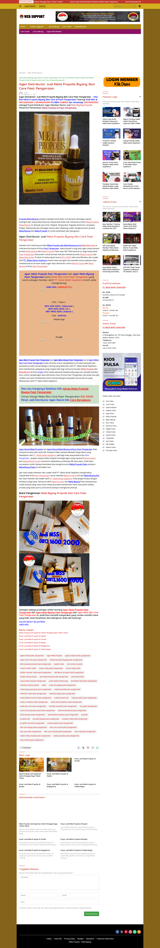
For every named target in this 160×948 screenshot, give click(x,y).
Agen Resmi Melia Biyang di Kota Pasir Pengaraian (69, 449)
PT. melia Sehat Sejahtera (61, 478)
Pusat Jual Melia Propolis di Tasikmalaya (35, 649)
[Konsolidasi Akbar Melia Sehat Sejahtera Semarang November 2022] (111, 260)
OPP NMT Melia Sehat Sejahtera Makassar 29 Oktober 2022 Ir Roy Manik (131, 269)
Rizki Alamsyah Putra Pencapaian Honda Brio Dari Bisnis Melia (117, 2)
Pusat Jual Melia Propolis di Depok (32, 636)
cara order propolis (74, 664)
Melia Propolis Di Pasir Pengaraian (59, 107)
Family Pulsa (110, 432)
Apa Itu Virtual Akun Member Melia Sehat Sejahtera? (110, 164)
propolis (84, 715)
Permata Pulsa (111, 450)
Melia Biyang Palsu (27, 467)
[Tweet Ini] (83, 747)
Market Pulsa (111, 410)
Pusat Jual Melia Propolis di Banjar (32, 643)
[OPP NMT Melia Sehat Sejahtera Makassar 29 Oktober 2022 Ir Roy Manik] (132, 260)
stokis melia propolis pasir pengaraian (35, 736)
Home (22, 27)
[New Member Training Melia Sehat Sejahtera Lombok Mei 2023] (111, 217)
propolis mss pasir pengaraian (32, 723)
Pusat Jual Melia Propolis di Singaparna (34, 646)
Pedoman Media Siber (105, 939)
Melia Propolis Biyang (34, 99)
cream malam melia (28, 668)
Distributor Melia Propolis (76, 78)
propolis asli (25, 719)
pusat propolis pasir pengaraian (60, 723)
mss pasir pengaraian (88, 706)
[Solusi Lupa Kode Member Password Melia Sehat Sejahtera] (111, 112)
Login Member (30, 6)
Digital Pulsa (110, 429)
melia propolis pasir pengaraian (84, 698)
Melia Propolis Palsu (78, 464)
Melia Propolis (31, 80)
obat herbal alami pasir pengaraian (72, 710)
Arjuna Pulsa (110, 435)
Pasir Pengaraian (26, 254)
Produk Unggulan (37, 27)
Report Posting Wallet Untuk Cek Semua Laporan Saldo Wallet (131, 121)
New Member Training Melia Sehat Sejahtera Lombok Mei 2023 (111, 226)
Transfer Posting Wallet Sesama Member (109, 143)
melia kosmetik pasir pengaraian (67, 689)
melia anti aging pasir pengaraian (62, 685)
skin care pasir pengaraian (30, 732)
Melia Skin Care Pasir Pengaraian (69, 276)
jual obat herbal (77, 677)
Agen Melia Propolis (41, 78)
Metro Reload (111, 416)
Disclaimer (90, 939)
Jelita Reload (110, 420)
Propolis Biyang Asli (57, 80)
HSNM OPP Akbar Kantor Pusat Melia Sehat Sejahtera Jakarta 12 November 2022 (131, 248)
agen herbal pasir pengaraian (32, 656)
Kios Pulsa (110, 423)
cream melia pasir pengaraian (51, 668)
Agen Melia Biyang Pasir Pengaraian (54, 612)
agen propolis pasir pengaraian (77, 656)
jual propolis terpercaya (58, 681)
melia (44, 685)
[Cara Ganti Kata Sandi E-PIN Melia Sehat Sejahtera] (132, 155)
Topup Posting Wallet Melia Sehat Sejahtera (131, 142)
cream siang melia (73, 668)
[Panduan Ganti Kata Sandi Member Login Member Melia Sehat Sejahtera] (111, 177)
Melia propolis (89, 458)
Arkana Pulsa (111, 447)
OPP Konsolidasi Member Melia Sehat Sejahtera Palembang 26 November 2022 (111, 248)
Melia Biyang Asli (26, 257)
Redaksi (80, 939)
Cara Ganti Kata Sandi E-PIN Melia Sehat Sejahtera (132, 164)
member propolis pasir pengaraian (63, 706)
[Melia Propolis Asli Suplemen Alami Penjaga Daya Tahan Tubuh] (31, 765)
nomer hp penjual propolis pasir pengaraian (37, 710)
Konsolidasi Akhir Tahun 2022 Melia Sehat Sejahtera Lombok (130, 226)
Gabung (42, 6)
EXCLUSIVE (66, 257)
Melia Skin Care (43, 80)
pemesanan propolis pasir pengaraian (63, 715)
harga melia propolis (28, 677)
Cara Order (66, 27)
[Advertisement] (80, 51)
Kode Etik (58, 939)
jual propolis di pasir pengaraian (33, 681)
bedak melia (59, 664)
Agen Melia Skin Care (58, 78)
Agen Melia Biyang (26, 78)
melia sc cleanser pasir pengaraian (34, 702)
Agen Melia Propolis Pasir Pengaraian (45, 273)
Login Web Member (54, 31)
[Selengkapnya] (140, 96)
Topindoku (110, 438)
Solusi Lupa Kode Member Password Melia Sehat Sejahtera (60, 2)
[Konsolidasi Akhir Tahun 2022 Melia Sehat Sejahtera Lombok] (132, 217)
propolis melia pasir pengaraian (74, 719)
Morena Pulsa (111, 426)
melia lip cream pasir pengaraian (33, 694)
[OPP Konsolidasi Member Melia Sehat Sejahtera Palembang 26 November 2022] (111, 239)
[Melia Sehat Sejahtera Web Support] (32, 16)
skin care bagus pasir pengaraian (33, 727)
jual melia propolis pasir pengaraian (54, 677)
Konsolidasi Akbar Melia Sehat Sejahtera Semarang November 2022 (111, 269)
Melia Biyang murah (32, 461)
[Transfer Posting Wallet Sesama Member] (111, 134)
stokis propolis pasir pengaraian (66, 736)
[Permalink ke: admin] (21, 93)
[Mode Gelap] (140, 6)
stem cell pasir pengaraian (85, 732)
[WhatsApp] (135, 932)
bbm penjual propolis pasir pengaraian (35, 664)
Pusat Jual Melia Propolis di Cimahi (32, 639)
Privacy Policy (69, 939)
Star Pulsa (109, 401)
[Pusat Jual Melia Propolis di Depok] (59, 765)
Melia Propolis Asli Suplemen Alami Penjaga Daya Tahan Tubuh (43, 633)
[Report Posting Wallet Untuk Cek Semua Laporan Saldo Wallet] (132, 112)
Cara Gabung (54, 27)
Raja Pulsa (110, 413)
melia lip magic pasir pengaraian (62, 694)
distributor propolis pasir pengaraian (69, 672)
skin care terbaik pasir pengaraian (58, 732)
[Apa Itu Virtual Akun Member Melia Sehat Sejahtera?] (111, 155)
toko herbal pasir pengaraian (31, 740)
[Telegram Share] (92, 747)
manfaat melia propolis (29, 685)
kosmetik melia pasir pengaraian (84, 681)
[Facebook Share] (78, 747)
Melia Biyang (24, 231)
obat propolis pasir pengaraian (32, 715)
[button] (135, 6)
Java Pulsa (110, 441)
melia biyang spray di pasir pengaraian (35, 689)
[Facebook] (117, 932)
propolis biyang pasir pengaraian (46, 719)
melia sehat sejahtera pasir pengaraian (66, 702)
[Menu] (20, 6)
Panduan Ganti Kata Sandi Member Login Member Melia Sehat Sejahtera (111, 186)
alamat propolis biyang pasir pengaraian (66, 660)
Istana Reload (111, 407)
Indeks (49, 939)
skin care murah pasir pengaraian (63, 727)
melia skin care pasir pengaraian (33, 706)
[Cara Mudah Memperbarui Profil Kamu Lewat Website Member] (132, 177)
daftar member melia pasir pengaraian (35, 672)
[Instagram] (130, 932)
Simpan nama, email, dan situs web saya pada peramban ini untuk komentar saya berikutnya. (56, 908)
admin (26, 93)
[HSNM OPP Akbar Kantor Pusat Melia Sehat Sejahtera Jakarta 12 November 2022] (132, 239)
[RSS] (139, 932)
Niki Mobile (110, 444)
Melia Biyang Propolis (81, 105)
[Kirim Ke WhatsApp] (97, 747)
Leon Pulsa (110, 404)
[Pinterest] (126, 932)
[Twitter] (122, 932)
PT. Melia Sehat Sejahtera (68, 280)
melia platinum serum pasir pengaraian (35, 698)
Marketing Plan (80, 27)
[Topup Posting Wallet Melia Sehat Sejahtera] (132, 134)
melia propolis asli (61, 698)
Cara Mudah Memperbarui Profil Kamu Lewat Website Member (131, 186)
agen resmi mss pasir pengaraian (33, 660)
